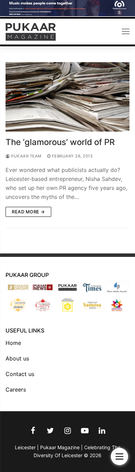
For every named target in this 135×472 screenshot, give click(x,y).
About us (17, 358)
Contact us (20, 373)
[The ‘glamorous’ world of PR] (67, 97)
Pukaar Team (26, 156)
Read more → (28, 211)
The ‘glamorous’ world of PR (60, 142)
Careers (16, 389)
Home (13, 342)
